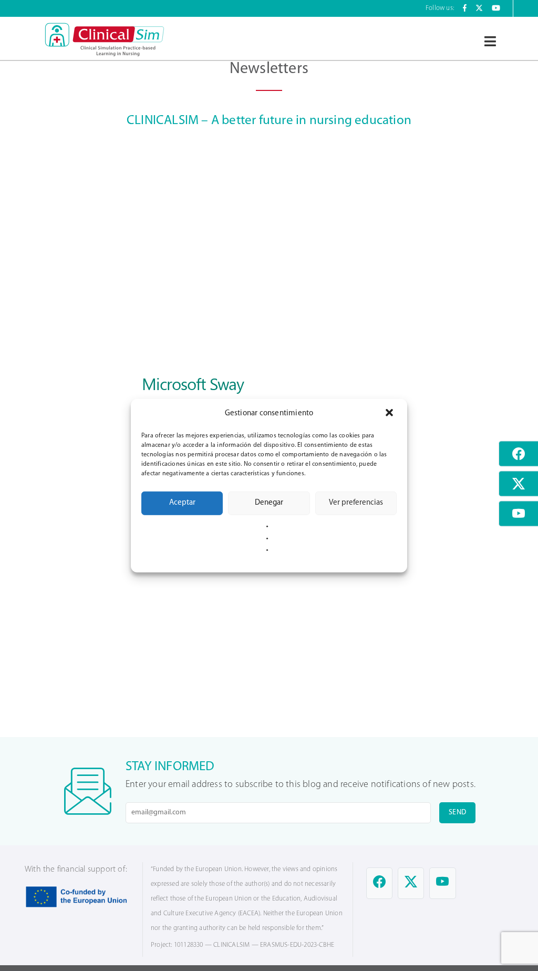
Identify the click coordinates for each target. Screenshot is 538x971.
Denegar (269, 503)
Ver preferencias (356, 503)
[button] (390, 413)
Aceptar (182, 503)
